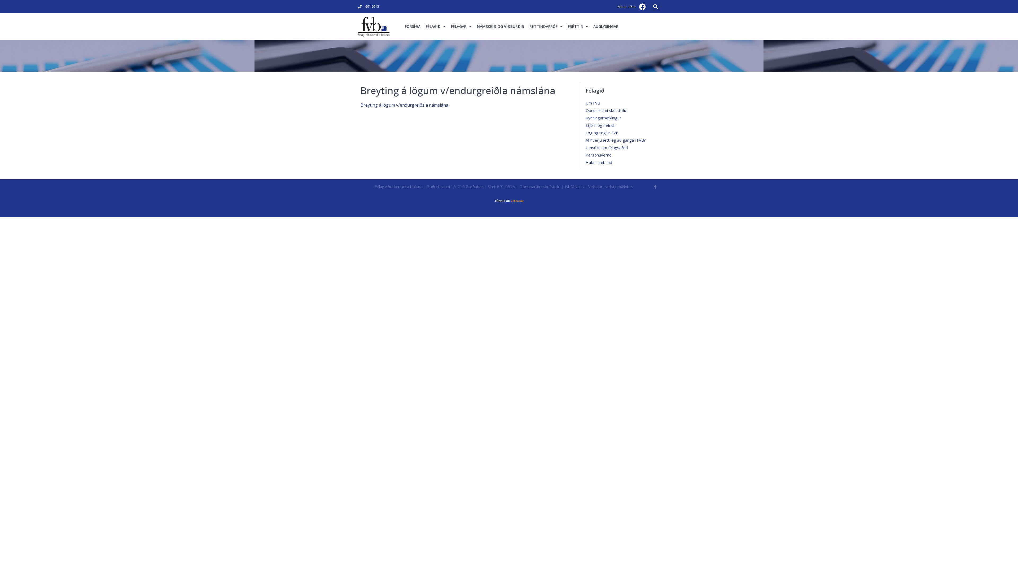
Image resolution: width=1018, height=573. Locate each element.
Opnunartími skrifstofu (606, 110)
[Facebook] (642, 6)
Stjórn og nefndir (601, 125)
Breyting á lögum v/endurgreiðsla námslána (404, 105)
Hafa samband (599, 162)
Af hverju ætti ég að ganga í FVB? (616, 140)
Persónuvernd (599, 155)
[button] (655, 6)
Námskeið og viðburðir (500, 26)
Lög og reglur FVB (602, 132)
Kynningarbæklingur (603, 117)
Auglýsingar (605, 26)
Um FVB (593, 103)
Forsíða (412, 26)
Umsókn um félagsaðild (607, 147)
